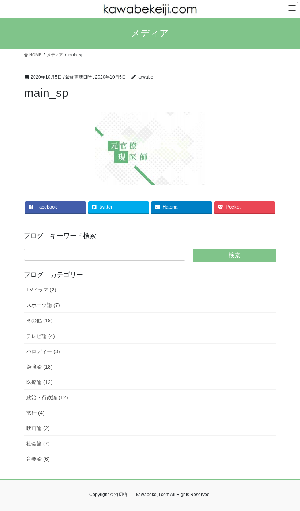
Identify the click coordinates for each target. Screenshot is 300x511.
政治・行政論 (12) (47, 397)
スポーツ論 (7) (43, 305)
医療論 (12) (39, 382)
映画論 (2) (38, 428)
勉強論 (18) (39, 367)
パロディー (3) (43, 351)
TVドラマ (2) (41, 290)
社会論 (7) (38, 443)
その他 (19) (39, 320)
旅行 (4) (35, 413)
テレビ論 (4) (40, 336)
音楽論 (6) (38, 459)
